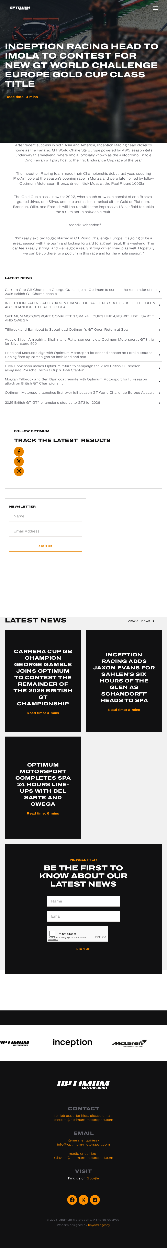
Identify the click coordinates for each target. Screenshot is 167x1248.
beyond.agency (99, 1225)
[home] (20, 8)
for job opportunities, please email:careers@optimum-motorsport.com (83, 1117)
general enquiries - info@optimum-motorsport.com (83, 1142)
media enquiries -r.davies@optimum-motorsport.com (83, 1155)
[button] (158, 8)
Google (93, 1178)
